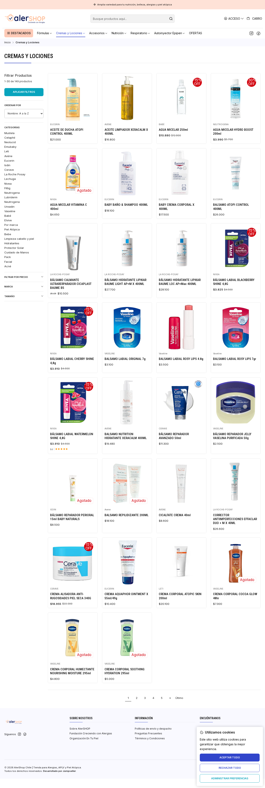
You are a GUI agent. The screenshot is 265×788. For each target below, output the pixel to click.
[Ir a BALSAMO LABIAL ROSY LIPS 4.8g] (181, 327)
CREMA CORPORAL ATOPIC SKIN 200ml (180, 596)
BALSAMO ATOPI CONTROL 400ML (231, 207)
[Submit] (171, 19)
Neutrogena (12, 192)
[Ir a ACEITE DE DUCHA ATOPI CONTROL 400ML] (72, 98)
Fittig (7, 188)
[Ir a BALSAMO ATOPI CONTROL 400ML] (235, 173)
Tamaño (9, 296)
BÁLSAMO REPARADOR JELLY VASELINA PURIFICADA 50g (232, 436)
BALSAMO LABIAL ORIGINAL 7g (125, 359)
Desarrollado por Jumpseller (59, 771)
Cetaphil (9, 137)
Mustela (9, 133)
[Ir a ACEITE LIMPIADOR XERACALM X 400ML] (127, 98)
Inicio (7, 42)
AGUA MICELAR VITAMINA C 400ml (68, 207)
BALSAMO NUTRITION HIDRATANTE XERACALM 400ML (126, 436)
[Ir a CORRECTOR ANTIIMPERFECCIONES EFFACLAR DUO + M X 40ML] (235, 483)
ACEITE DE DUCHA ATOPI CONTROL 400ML (66, 132)
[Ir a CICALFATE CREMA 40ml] (181, 483)
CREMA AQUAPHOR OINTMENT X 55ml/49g (126, 596)
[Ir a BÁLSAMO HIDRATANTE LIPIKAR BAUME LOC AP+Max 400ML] (181, 248)
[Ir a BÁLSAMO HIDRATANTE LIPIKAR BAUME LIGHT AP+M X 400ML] (127, 248)
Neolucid (10, 142)
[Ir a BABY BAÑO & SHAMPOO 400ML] (127, 173)
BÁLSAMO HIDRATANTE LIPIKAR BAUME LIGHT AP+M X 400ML (125, 282)
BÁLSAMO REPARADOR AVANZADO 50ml (174, 436)
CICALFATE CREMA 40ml (175, 515)
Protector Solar (14, 247)
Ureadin (9, 206)
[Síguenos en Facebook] (258, 33)
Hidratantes (11, 243)
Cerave (9, 169)
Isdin (7, 165)
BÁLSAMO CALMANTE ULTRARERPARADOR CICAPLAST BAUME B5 (71, 284)
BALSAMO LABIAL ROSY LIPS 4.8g (181, 359)
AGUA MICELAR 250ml (173, 130)
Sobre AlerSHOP (80, 728)
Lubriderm (10, 197)
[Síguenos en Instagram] (251, 33)
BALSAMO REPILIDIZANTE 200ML (126, 515)
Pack (7, 257)
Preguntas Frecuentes (148, 733)
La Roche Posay (14, 174)
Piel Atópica (12, 229)
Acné (7, 266)
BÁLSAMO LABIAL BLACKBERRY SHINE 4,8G (233, 282)
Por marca (11, 224)
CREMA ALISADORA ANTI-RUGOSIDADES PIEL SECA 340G (70, 596)
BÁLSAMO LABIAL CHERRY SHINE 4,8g (72, 361)
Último (179, 698)
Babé (7, 215)
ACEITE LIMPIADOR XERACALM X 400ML (126, 132)
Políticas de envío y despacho (153, 728)
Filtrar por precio (16, 277)
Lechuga (10, 178)
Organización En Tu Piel (84, 738)
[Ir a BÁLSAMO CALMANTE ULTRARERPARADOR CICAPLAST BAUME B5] (72, 248)
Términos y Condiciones (150, 738)
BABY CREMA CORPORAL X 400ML (176, 207)
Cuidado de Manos (16, 252)
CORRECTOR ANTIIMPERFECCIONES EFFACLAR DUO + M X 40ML (235, 519)
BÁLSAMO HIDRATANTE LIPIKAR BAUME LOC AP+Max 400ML (180, 282)
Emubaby (10, 146)
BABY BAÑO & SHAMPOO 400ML (126, 205)
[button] (18, 33)
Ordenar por (12, 105)
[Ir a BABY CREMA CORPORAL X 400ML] (181, 173)
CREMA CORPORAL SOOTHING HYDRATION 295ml (125, 671)
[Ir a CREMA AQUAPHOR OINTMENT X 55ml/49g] (127, 562)
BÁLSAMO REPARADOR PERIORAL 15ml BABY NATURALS (72, 517)
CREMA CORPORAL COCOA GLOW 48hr (235, 596)
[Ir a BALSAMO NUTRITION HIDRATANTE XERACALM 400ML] (127, 402)
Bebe (7, 234)
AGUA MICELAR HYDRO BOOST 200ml (233, 132)
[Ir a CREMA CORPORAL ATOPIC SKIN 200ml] (181, 562)
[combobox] (132, 19)
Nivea (8, 183)
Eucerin (9, 160)
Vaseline (9, 211)
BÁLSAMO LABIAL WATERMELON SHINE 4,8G (71, 436)
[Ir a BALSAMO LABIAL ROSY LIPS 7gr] (235, 327)
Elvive (8, 220)
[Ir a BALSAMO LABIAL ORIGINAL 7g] (127, 327)
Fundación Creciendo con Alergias (91, 733)
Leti (6, 151)
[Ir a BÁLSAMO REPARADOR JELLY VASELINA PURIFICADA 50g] (235, 402)
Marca (8, 286)
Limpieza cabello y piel (19, 238)
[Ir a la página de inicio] (25, 19)
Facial (8, 261)
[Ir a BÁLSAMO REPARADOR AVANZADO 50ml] (181, 402)
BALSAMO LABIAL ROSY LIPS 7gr (234, 359)
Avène (8, 156)
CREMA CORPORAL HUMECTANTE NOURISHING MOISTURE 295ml (72, 671)
